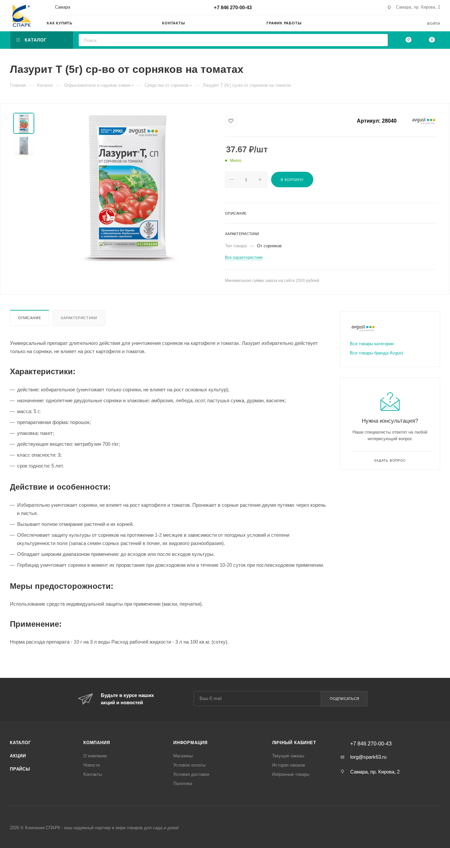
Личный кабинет (294, 742)
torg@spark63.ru (368, 757)
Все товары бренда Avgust (376, 352)
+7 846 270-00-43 (233, 7)
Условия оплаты (189, 765)
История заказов (288, 765)
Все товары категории (372, 343)
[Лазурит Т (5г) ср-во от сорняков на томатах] (127, 187)
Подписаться (344, 699)
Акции (18, 755)
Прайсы (20, 769)
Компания (96, 742)
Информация (190, 742)
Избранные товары (290, 774)
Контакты (92, 774)
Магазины (183, 755)
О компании (95, 755)
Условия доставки (191, 774)
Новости (91, 765)
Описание (29, 318)
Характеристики (79, 318)
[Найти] (381, 40)
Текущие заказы (288, 755)
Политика (182, 783)
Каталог (20, 742)
